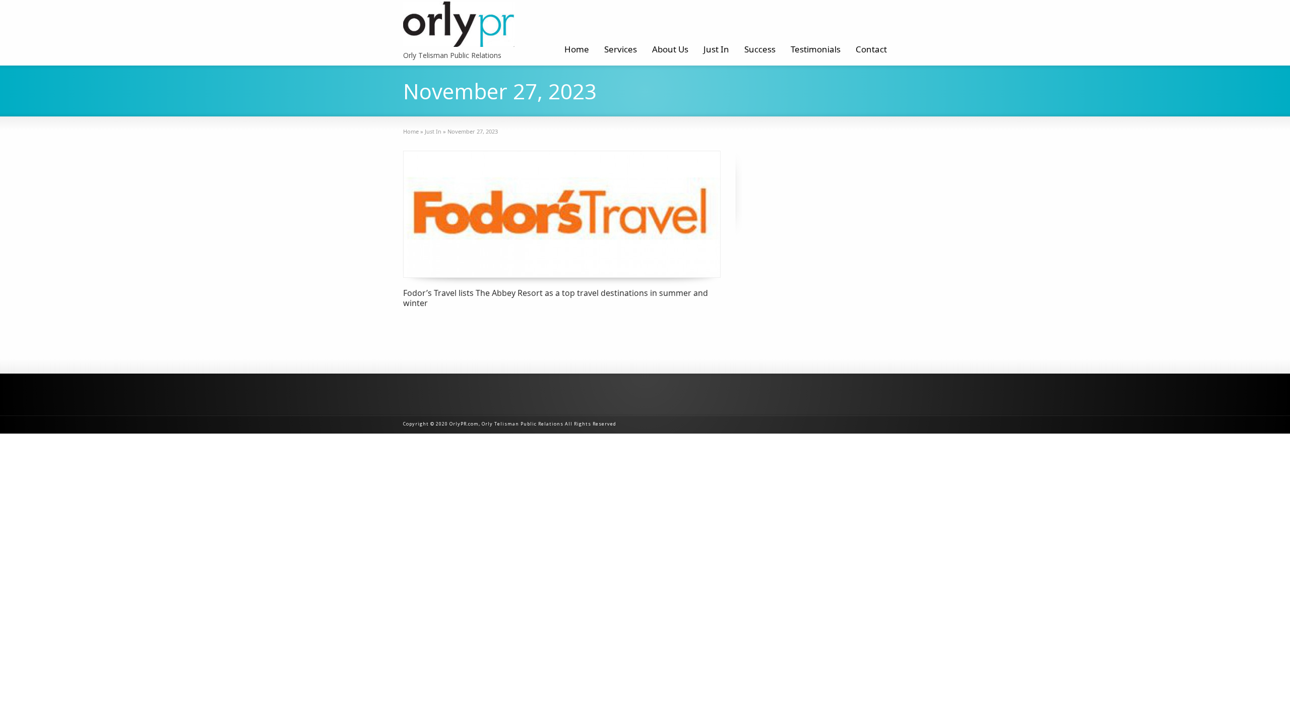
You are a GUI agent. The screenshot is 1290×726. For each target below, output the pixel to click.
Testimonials (816, 49)
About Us (670, 49)
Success (760, 49)
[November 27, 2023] (562, 214)
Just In (716, 49)
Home (576, 49)
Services (620, 49)
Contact (871, 49)
